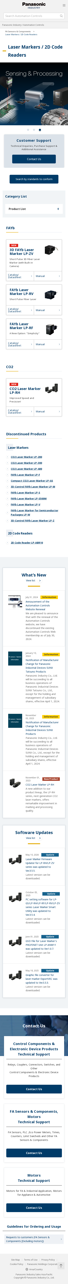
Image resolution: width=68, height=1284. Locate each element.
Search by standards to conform (34, 179)
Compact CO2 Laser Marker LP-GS (32, 480)
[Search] (61, 15)
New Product (51, 779)
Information (49, 597)
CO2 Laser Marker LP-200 (26, 457)
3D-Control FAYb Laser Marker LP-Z (32, 520)
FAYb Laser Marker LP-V (25, 504)
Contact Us (34, 159)
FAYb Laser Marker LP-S (25, 492)
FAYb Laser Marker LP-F (25, 474)
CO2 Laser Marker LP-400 (26, 468)
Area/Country (36, 1269)
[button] (28, 130)
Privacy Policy (48, 1260)
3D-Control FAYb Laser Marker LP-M (33, 486)
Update (50, 854)
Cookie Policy (16, 1264)
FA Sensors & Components (18, 31)
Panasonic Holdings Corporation (43, 1264)
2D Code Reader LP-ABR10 (27, 542)
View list (30, 580)
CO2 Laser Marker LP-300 (26, 463)
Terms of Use (30, 1260)
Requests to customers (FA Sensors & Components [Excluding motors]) (28, 1239)
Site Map (15, 1260)
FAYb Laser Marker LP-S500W (29, 498)
